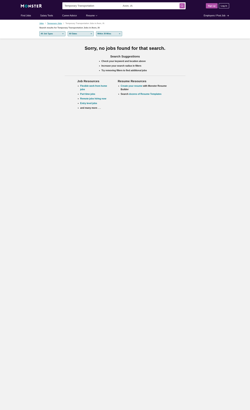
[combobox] (91, 5)
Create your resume (132, 86)
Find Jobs (26, 15)
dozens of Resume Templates (145, 94)
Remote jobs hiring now (93, 98)
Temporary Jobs (54, 23)
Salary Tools (46, 15)
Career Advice (69, 15)
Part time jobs (87, 94)
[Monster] (31, 6)
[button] (182, 5)
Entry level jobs (88, 103)
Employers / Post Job (214, 15)
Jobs (41, 23)
